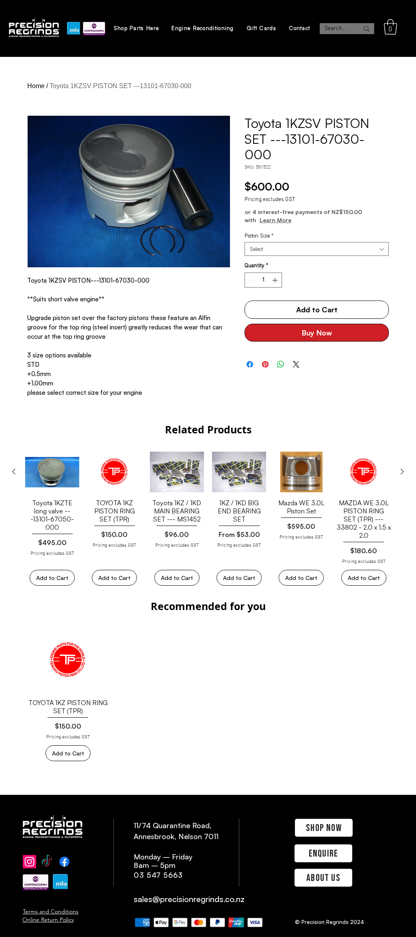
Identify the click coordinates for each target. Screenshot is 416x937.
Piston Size (259, 235)
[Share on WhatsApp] (281, 364)
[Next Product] (402, 471)
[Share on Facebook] (250, 364)
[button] (390, 27)
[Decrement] (251, 280)
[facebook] (64, 861)
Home (36, 85)
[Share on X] (296, 364)
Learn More (275, 219)
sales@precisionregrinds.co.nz (189, 899)
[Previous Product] (14, 471)
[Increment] (276, 280)
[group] (208, 518)
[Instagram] (29, 861)
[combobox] (317, 249)
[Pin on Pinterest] (265, 364)
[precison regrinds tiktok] (47, 861)
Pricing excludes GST (270, 199)
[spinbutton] (263, 280)
